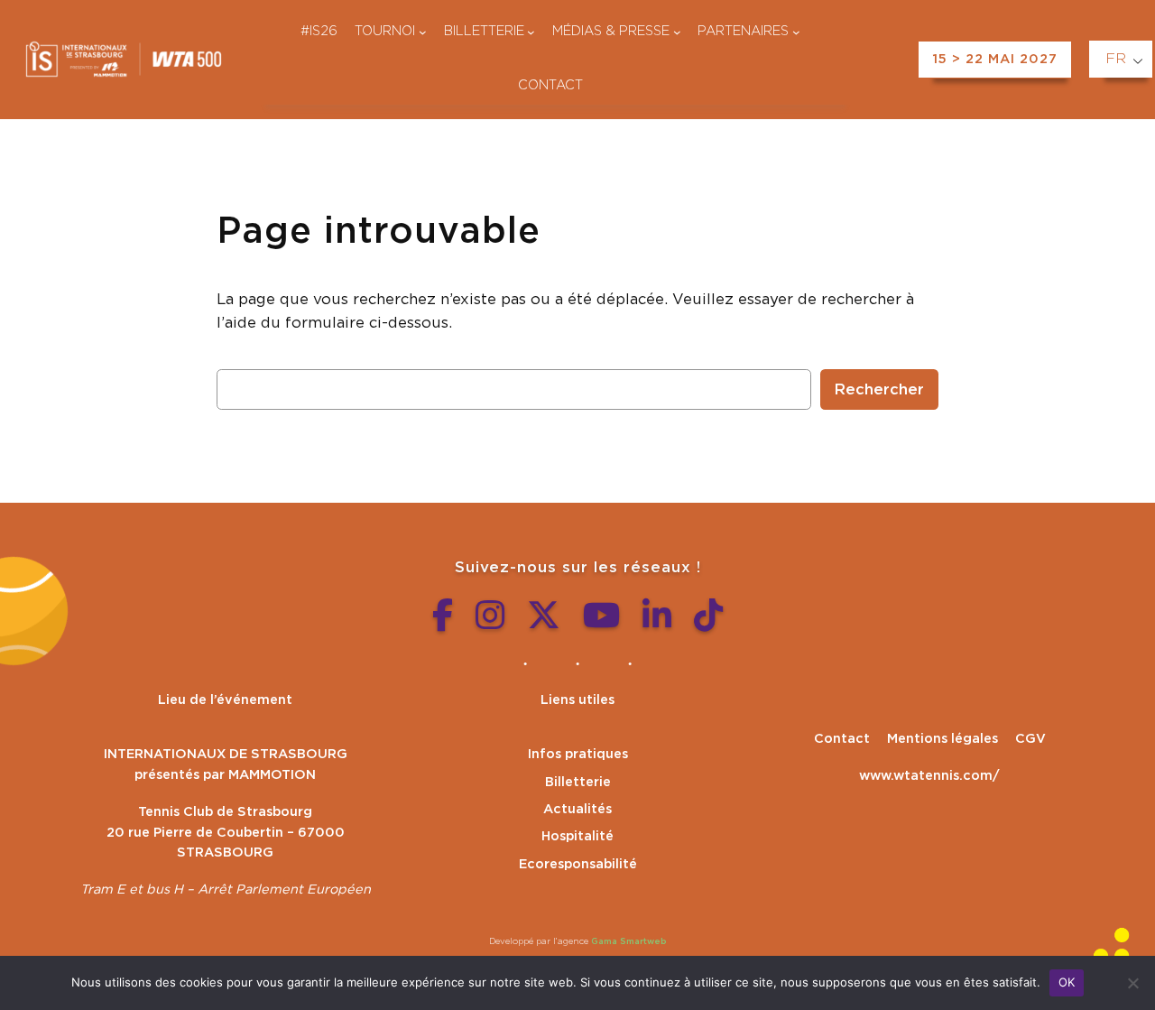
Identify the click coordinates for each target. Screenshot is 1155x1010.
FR (1115, 58)
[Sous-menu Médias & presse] (677, 32)
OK (1067, 982)
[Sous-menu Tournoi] (423, 32)
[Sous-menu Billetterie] (531, 32)
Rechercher (879, 390)
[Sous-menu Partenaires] (796, 32)
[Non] (1132, 983)
